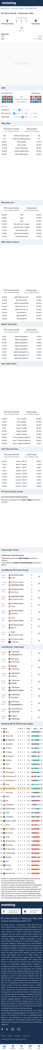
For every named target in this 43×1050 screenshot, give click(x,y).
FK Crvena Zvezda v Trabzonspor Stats (24, 8)
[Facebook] (3, 1029)
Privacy (10, 1036)
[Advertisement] (21, 63)
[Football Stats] (9, 3)
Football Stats (5, 8)
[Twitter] (8, 1029)
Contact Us (26, 1036)
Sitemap (17, 1036)
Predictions (13, 1048)
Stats (4, 1048)
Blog (30, 1048)
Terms (3, 1036)
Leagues (21, 1048)
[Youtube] (19, 1029)
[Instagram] (14, 1029)
